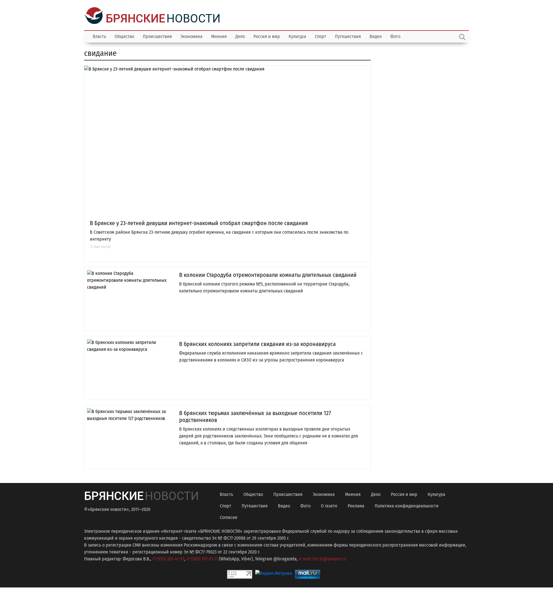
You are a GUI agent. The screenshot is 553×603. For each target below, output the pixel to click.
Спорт (320, 36)
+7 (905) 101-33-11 (202, 558)
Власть (99, 36)
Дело (240, 36)
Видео (376, 36)
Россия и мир (266, 36)
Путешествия (348, 36)
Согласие (228, 517)
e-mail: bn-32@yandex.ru (322, 558)
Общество (124, 36)
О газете (329, 505)
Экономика (191, 36)
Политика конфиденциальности (407, 505)
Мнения (219, 36)
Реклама (356, 505)
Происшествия (157, 36)
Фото (395, 36)
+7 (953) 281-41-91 (168, 558)
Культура (297, 36)
